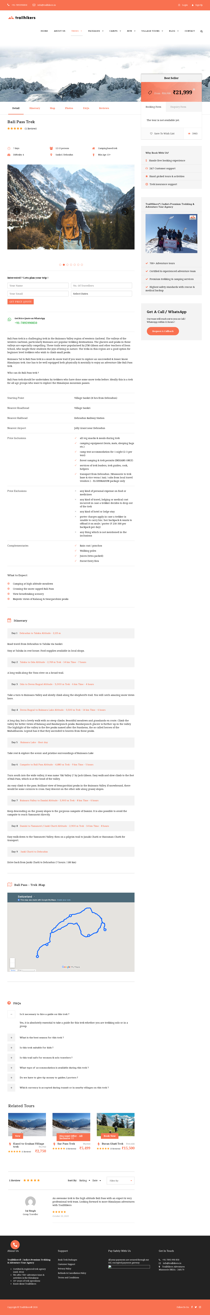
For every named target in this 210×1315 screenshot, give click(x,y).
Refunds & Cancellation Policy (72, 1273)
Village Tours (150, 31)
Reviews (104, 108)
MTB (129, 31)
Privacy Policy (64, 1268)
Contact (190, 31)
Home (44, 31)
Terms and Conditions (68, 1277)
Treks (75, 31)
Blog (172, 31)
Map (52, 108)
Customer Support (66, 1264)
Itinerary (34, 108)
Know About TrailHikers (24, 1283)
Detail (16, 108)
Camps (113, 31)
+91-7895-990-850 (170, 1259)
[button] (15, 1244)
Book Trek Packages (67, 1259)
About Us (59, 31)
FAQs (86, 108)
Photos (69, 108)
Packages (94, 31)
